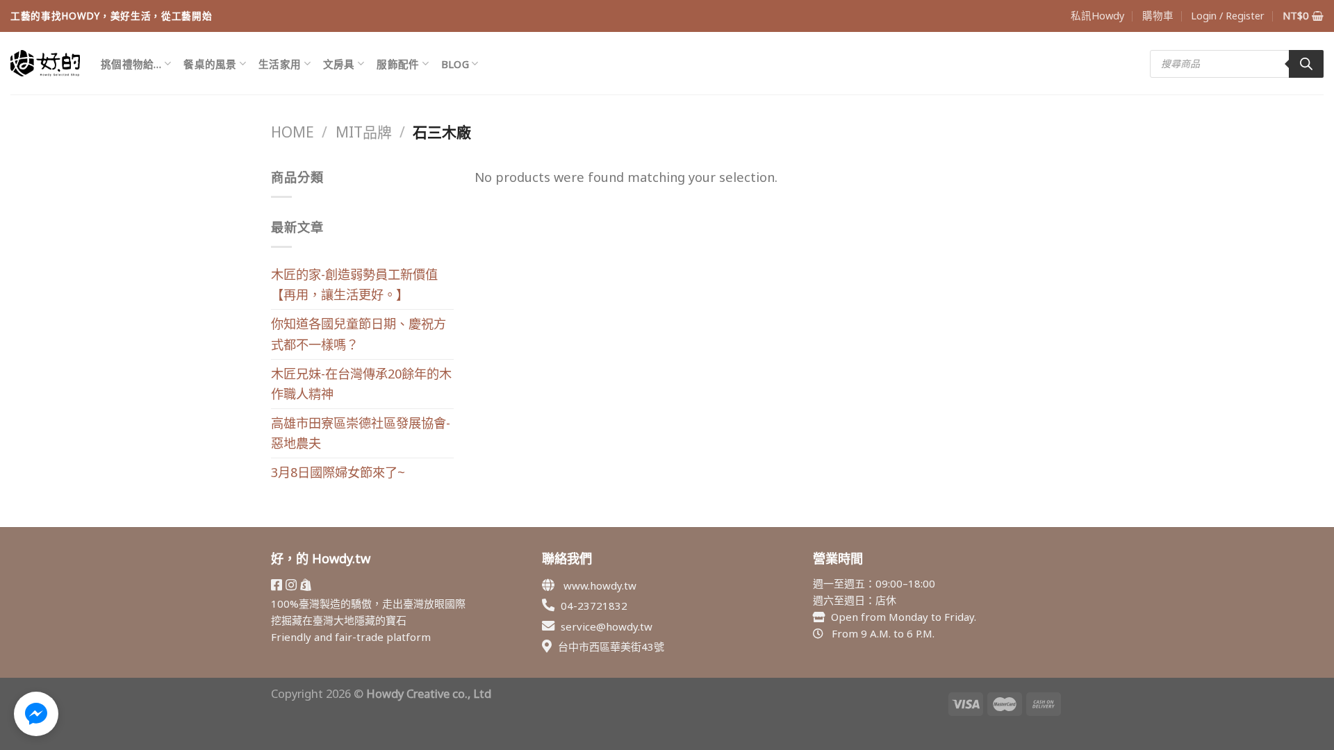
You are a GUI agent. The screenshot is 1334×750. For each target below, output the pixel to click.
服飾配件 (398, 64)
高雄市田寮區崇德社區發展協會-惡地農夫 (360, 433)
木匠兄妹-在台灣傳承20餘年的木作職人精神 (361, 383)
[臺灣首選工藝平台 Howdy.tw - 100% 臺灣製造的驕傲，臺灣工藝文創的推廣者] (45, 63)
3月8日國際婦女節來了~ (338, 472)
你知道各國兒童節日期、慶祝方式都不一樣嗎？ (358, 333)
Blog (455, 64)
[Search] (1306, 64)
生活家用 (279, 64)
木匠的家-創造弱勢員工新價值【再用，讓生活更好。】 (354, 284)
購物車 (1158, 15)
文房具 (339, 64)
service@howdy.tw (606, 626)
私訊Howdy (1097, 15)
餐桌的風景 (209, 64)
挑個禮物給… (131, 64)
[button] (36, 714)
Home (292, 132)
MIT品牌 (364, 132)
